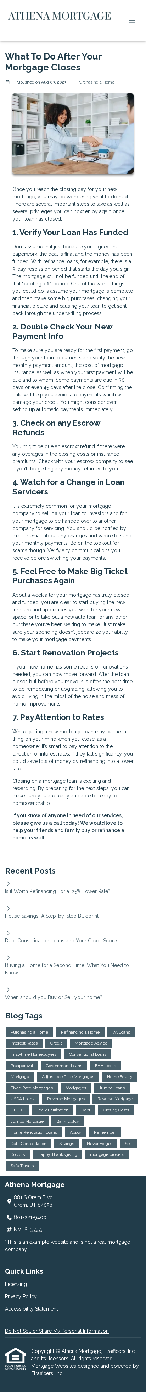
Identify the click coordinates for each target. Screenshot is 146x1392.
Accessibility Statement (31, 1309)
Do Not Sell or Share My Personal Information (57, 1331)
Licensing (16, 1284)
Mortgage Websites (54, 1366)
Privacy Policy (21, 1296)
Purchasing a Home (95, 82)
